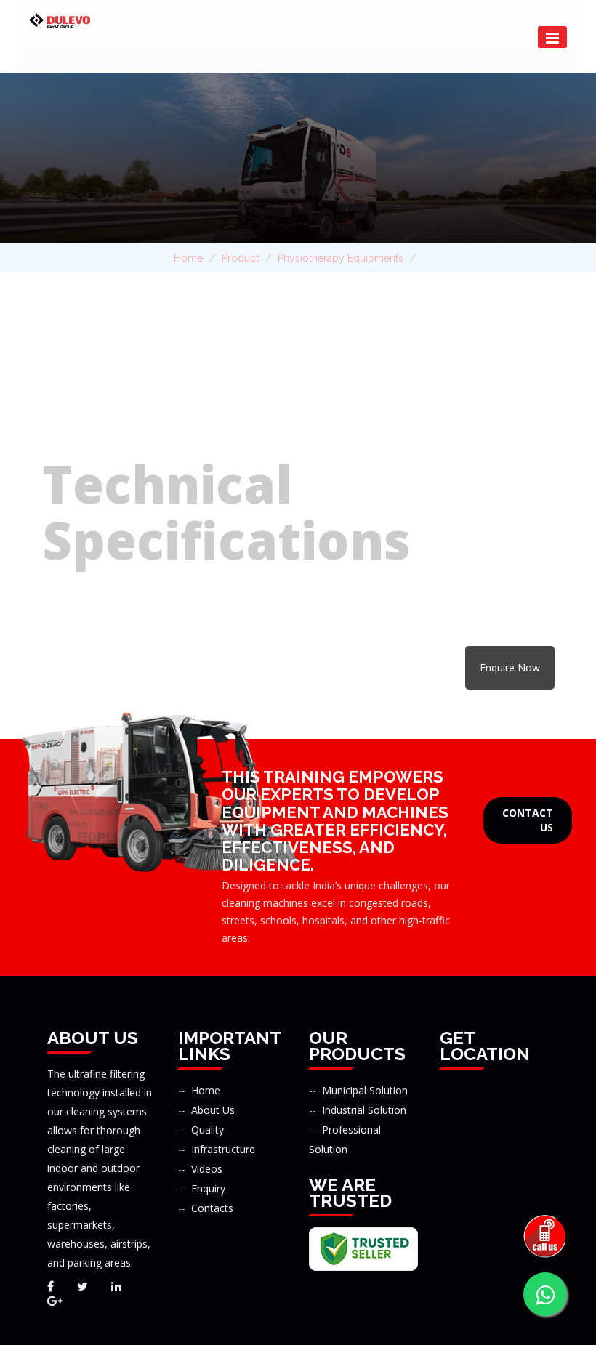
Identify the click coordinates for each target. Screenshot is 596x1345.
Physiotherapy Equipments (340, 258)
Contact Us (527, 820)
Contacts (212, 1208)
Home (188, 258)
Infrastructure (223, 1149)
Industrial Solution (364, 1110)
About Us (213, 1110)
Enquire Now (510, 667)
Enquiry (208, 1188)
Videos (206, 1169)
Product (240, 258)
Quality (207, 1129)
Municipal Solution (365, 1090)
